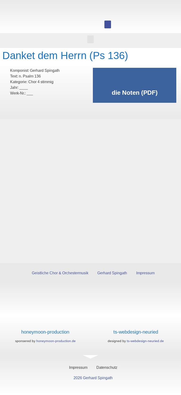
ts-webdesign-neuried (135, 332)
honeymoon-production (45, 332)
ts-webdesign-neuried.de (145, 341)
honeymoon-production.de (56, 341)
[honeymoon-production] (45, 322)
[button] (107, 24)
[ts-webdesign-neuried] (136, 322)
